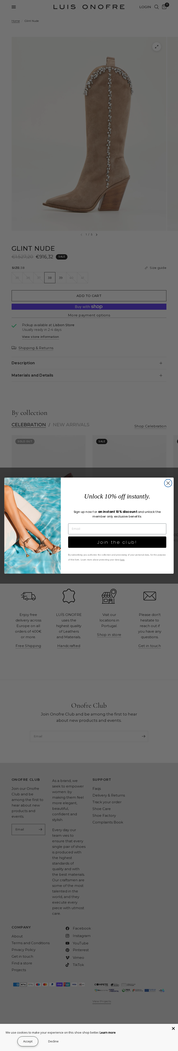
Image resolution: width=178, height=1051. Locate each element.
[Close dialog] (168, 483)
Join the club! (117, 542)
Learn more (108, 1032)
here (122, 559)
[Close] (173, 1028)
